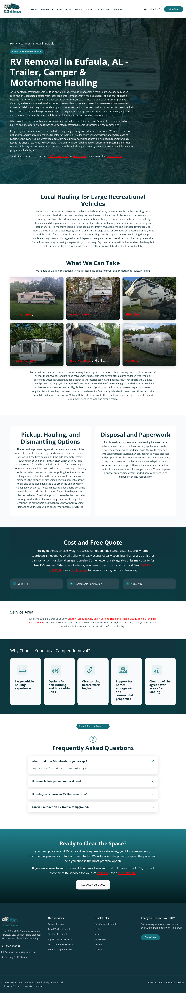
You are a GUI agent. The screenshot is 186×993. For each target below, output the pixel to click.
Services (45, 9)
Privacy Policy (11, 986)
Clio (90, 618)
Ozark (32, 622)
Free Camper (64, 9)
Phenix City (128, 618)
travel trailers (80, 314)
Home (34, 9)
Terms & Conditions (33, 986)
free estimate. (127, 873)
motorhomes (23, 314)
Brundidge (151, 618)
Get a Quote (79, 156)
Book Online (79, 570)
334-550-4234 (155, 9)
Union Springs (101, 618)
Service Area (103, 9)
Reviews (117, 9)
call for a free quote (58, 156)
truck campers (80, 360)
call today (103, 873)
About (89, 9)
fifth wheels (134, 314)
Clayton (72, 618)
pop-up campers (25, 360)
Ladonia (139, 618)
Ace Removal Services (173, 982)
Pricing (78, 9)
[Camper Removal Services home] (12, 8)
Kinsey (40, 622)
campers (132, 360)
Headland (115, 618)
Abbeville (82, 618)
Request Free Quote (93, 884)
